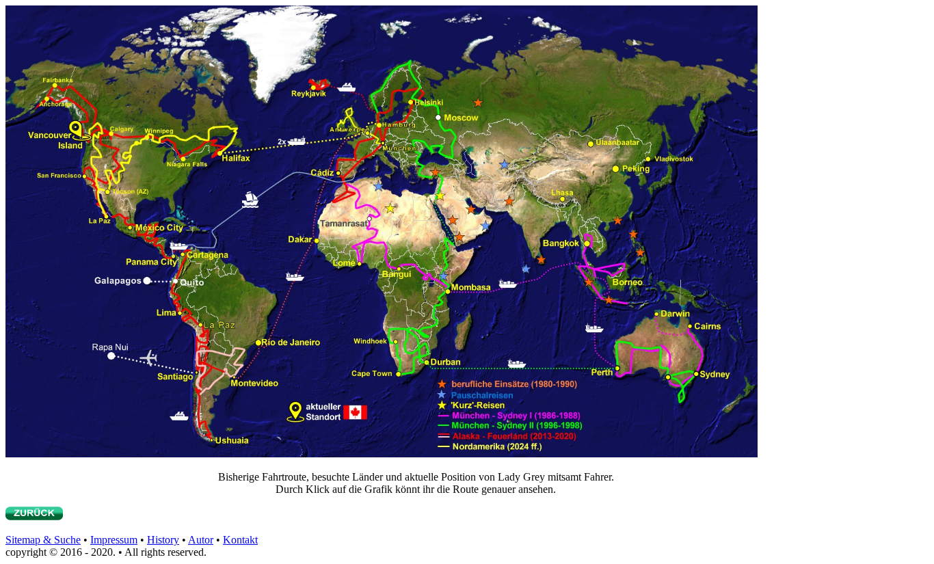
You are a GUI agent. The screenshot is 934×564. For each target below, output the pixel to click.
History (163, 540)
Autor (200, 540)
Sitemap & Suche (43, 540)
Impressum (113, 540)
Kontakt (240, 540)
